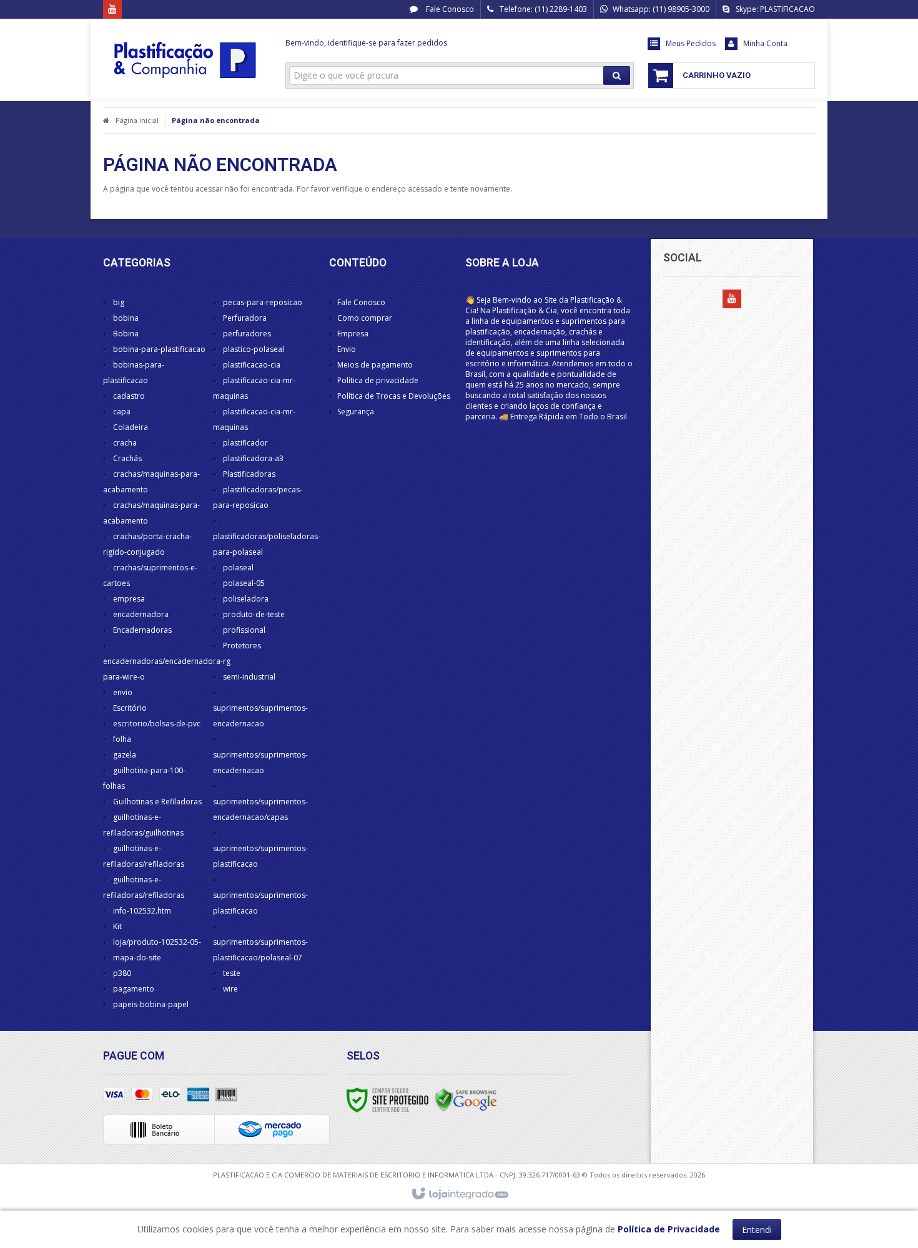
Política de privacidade (377, 380)
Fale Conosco (449, 9)
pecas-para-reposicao (262, 302)
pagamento (133, 988)
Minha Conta (765, 43)
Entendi (757, 1230)
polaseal (238, 567)
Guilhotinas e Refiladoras (157, 801)
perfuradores (247, 333)
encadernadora (141, 614)
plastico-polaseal (253, 349)
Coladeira (130, 427)
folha (122, 739)
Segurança (355, 411)
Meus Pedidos (691, 43)
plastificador (245, 442)
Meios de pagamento (375, 364)
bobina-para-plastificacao (159, 349)
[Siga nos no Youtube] (112, 9)
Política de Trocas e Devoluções (393, 396)
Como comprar (364, 318)
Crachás (127, 458)
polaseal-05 (244, 583)
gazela (124, 754)
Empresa (352, 333)
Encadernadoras (142, 630)
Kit (117, 926)
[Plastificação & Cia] (185, 60)
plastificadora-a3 (253, 458)
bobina (126, 318)
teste (231, 973)
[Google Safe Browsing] (466, 1099)
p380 (122, 973)
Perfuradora (245, 318)
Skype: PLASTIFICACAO (775, 9)
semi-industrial (249, 676)
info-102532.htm (142, 910)
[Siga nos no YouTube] (732, 299)
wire (230, 988)
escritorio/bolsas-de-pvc (156, 723)
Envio (346, 349)
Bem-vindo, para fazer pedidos (366, 42)
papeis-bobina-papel (151, 1004)
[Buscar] (616, 75)
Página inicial (137, 120)
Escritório (130, 708)
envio (122, 692)
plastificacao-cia (251, 364)
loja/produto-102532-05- (157, 942)
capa (122, 411)
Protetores (242, 645)
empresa (129, 598)
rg (226, 661)
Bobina (126, 333)
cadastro (129, 396)
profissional (244, 630)
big (118, 302)
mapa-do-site (137, 957)
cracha (125, 442)
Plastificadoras (249, 474)
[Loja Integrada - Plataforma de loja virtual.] (459, 1194)
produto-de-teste (254, 614)
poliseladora (246, 598)
